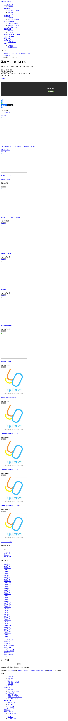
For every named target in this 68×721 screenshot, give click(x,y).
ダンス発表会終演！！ (6, 325)
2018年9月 (7, 586)
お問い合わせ (12, 42)
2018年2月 (7, 599)
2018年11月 (7, 582)
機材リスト (11, 31)
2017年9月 (7, 608)
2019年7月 (7, 568)
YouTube (10, 45)
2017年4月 (7, 618)
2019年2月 (7, 577)
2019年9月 (7, 564)
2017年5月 (7, 616)
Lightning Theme (22, 670)
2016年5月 (7, 634)
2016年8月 (7, 633)
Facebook (3, 78)
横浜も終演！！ (5, 289)
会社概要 (10, 12)
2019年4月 (7, 573)
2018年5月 (7, 594)
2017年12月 (7, 603)
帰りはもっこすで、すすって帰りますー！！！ (13, 217)
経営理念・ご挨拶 (13, 10)
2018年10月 (7, 584)
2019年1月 (7, 579)
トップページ (8, 640)
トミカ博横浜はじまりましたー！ (9, 433)
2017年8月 (7, 610)
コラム (6, 555)
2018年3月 (7, 597)
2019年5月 (7, 571)
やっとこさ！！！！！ (6, 542)
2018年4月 (7, 595)
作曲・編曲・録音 (13, 19)
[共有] (34, 107)
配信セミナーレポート (15, 25)
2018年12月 (7, 581)
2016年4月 (7, 636)
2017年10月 (7, 607)
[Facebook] (34, 100)
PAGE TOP (65, 697)
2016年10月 (7, 629)
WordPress (11, 670)
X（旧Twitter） (12, 47)
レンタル (10, 32)
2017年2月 (7, 621)
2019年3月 (7, 575)
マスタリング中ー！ (6, 253)
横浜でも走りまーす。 (6, 361)
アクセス (10, 14)
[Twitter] (34, 102)
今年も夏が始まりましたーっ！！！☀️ (11, 505)
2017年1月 (7, 623)
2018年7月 (7, 590)
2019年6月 (7, 570)
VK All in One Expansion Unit (37, 670)
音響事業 (10, 18)
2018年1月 (7, 601)
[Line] (34, 103)
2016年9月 (7, 631)
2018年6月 (7, 592)
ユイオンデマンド (13, 27)
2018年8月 (7, 588)
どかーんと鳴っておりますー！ (9, 397)
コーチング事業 (9, 651)
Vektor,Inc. (51, 670)
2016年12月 (7, 625)
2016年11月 (7, 627)
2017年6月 (7, 614)
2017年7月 (7, 612)
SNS (5, 656)
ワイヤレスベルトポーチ (12, 649)
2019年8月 (7, 566)
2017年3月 (7, 620)
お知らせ (7, 112)
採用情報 (7, 653)
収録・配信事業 (13, 23)
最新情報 (10, 6)
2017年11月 (7, 605)
